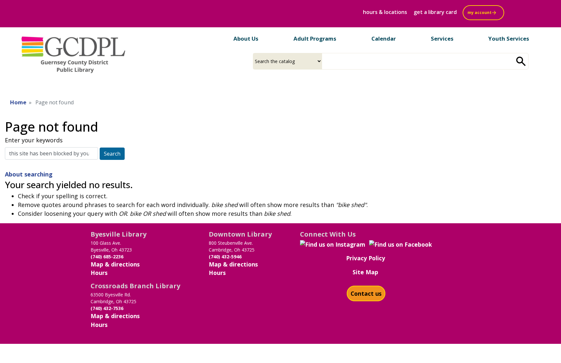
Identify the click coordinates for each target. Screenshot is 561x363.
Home (18, 102)
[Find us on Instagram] (332, 244)
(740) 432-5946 (225, 256)
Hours (99, 273)
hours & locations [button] (385, 12)
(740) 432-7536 (107, 308)
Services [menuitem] (442, 38)
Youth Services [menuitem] (508, 38)
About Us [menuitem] (245, 38)
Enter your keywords (34, 140)
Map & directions (115, 264)
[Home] (73, 53)
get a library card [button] (435, 12)
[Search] (521, 61)
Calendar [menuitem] (383, 38)
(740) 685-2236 (107, 256)
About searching (29, 174)
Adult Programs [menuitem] (314, 38)
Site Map (365, 272)
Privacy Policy (365, 258)
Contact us (366, 293)
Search (112, 153)
